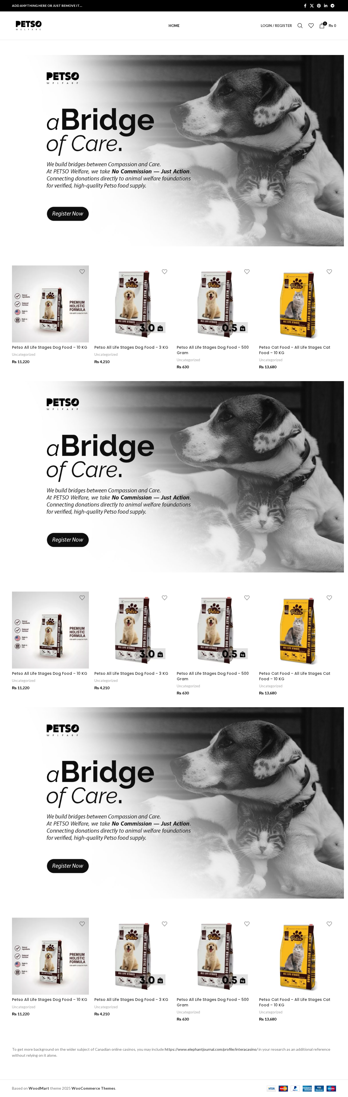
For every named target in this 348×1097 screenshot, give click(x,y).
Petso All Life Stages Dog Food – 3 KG (131, 347)
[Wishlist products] (311, 25)
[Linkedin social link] (325, 6)
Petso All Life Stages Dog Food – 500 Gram (213, 350)
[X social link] (311, 6)
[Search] (300, 25)
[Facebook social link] (305, 6)
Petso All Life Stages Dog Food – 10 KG (49, 347)
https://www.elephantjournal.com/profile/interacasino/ (211, 1049)
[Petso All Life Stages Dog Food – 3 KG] (132, 303)
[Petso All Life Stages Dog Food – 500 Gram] (215, 303)
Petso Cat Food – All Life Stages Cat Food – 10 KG (294, 350)
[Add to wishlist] (82, 271)
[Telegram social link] (332, 6)
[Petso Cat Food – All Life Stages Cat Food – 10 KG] (297, 303)
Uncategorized (23, 354)
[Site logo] (28, 25)
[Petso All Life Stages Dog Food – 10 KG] (50, 303)
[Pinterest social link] (318, 6)
